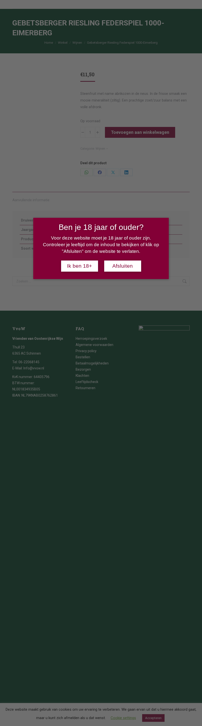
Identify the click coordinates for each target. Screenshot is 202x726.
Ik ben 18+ (79, 266)
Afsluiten (122, 266)
